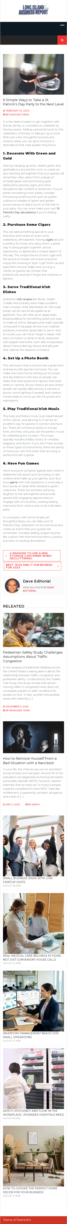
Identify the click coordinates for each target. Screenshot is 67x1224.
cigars (50, 239)
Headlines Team (19, 710)
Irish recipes (24, 299)
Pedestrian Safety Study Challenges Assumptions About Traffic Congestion (33, 656)
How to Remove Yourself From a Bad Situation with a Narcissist (30, 761)
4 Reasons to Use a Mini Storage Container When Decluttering (30, 556)
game (14, 482)
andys (36, 804)
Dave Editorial (19, 114)
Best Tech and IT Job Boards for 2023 (29, 566)
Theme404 (23, 1220)
